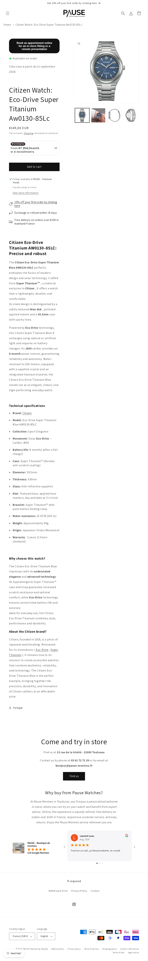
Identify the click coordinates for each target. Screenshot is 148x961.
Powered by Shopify (39, 949)
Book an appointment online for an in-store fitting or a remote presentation (34, 46)
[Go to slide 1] (97, 863)
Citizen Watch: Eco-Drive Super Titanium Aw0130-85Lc (49, 24)
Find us (74, 776)
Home (7, 24)
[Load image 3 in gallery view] (114, 115)
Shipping (28, 133)
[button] (8, 13)
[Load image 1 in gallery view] (82, 115)
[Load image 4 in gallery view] (130, 115)
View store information (25, 192)
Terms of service (91, 949)
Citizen (27, 413)
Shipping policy (109, 949)
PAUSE (26, 949)
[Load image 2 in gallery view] (98, 115)
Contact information (129, 949)
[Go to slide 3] (102, 863)
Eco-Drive (42, 650)
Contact (95, 890)
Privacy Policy (79, 890)
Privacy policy (74, 949)
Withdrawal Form (58, 890)
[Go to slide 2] (99, 863)
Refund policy (57, 949)
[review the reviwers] (126, 836)
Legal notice (133, 952)
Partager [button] (18, 707)
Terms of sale (118, 952)
